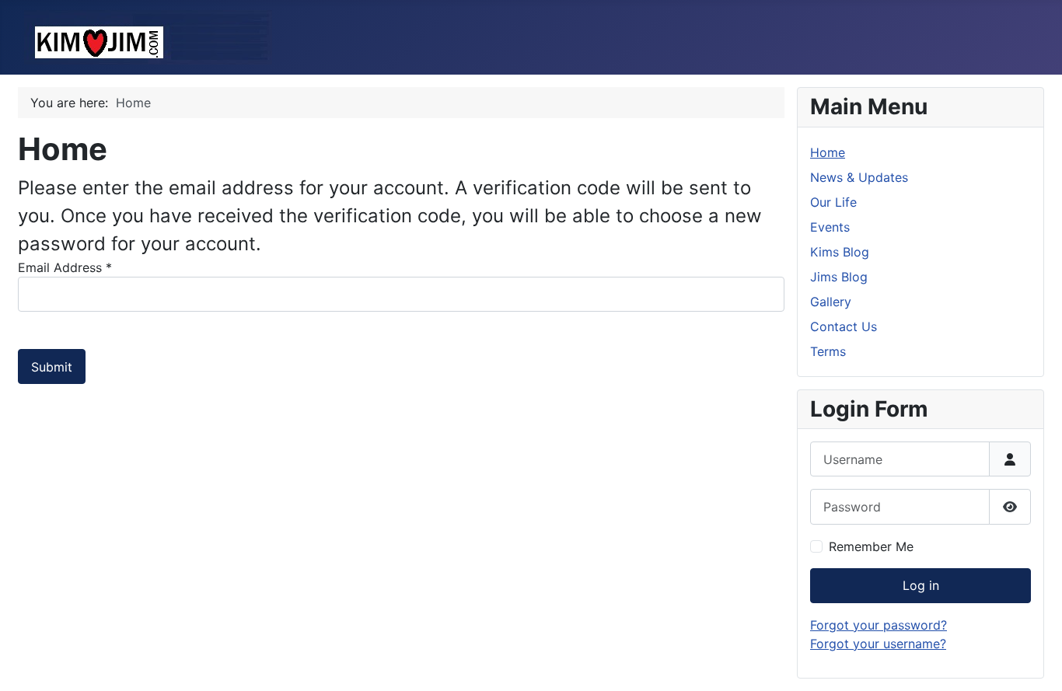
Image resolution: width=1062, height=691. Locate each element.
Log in (921, 585)
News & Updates (859, 177)
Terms (828, 351)
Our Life (833, 202)
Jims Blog (839, 276)
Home (827, 152)
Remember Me (871, 546)
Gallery (830, 301)
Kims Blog (839, 252)
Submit (51, 367)
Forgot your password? (878, 625)
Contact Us (843, 326)
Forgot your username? (878, 643)
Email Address (65, 267)
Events (830, 227)
